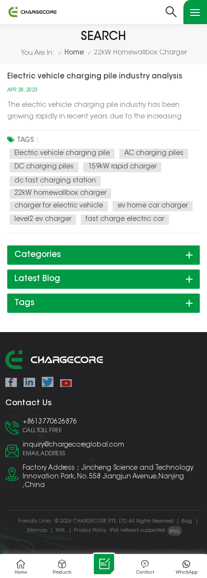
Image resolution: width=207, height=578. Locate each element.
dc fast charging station (55, 181)
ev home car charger (152, 206)
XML (60, 530)
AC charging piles (153, 153)
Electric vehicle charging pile (62, 153)
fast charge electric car (125, 219)
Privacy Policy (90, 530)
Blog (186, 521)
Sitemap (37, 530)
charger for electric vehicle (58, 206)
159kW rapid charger (122, 167)
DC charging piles (44, 167)
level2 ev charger (42, 219)
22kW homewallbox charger (60, 193)
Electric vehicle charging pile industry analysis (94, 76)
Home (74, 53)
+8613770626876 (50, 422)
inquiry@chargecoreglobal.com (73, 445)
